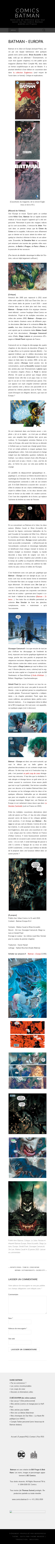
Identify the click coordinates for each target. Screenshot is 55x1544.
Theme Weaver (37, 1536)
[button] (27, 1511)
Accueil (13, 1437)
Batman (20, 1240)
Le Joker (34, 1240)
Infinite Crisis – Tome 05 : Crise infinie (23, 1267)
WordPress (40, 1533)
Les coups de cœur (18, 1389)
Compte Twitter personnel (20, 1422)
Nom (10, 1318)
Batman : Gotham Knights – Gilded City (31, 1270)
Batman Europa (20, 1243)
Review (41, 1240)
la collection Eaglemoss (22, 73)
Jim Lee (11, 1249)
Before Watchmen (27, 1413)
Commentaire (13, 1294)
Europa (15, 1246)
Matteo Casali (20, 1249)
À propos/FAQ (23, 1437)
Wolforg (34, 1539)
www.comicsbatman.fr (20, 1499)
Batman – (34, 954)
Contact (33, 1437)
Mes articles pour (20, 1410)
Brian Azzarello (32, 1243)
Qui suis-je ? (15, 1401)
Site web (11, 1339)
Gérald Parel (23, 1246)
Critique (27, 1240)
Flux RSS (40, 1437)
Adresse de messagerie (17, 1328)
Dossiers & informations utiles (22, 1392)
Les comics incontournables (21, 1386)
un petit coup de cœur (31, 773)
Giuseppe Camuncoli (37, 1246)
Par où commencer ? (18, 1383)
